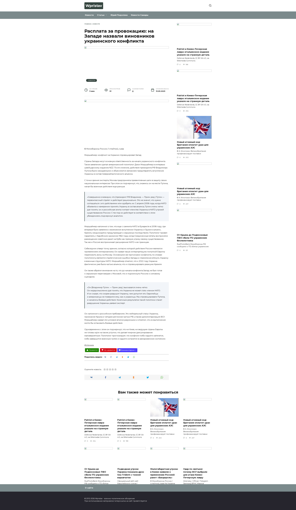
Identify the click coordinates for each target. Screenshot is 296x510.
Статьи (100, 15)
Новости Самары (139, 15)
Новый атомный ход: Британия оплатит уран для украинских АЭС (192, 145)
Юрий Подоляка (119, 15)
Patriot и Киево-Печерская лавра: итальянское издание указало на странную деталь (193, 52)
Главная (87, 24)
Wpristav (94, 6)
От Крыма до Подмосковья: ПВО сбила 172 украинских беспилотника (192, 238)
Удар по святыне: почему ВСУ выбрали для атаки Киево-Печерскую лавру (195, 473)
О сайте (89, 488)
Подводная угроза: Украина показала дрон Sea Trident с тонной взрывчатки (130, 473)
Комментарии (128, 350)
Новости (89, 15)
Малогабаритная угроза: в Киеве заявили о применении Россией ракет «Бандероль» (164, 473)
